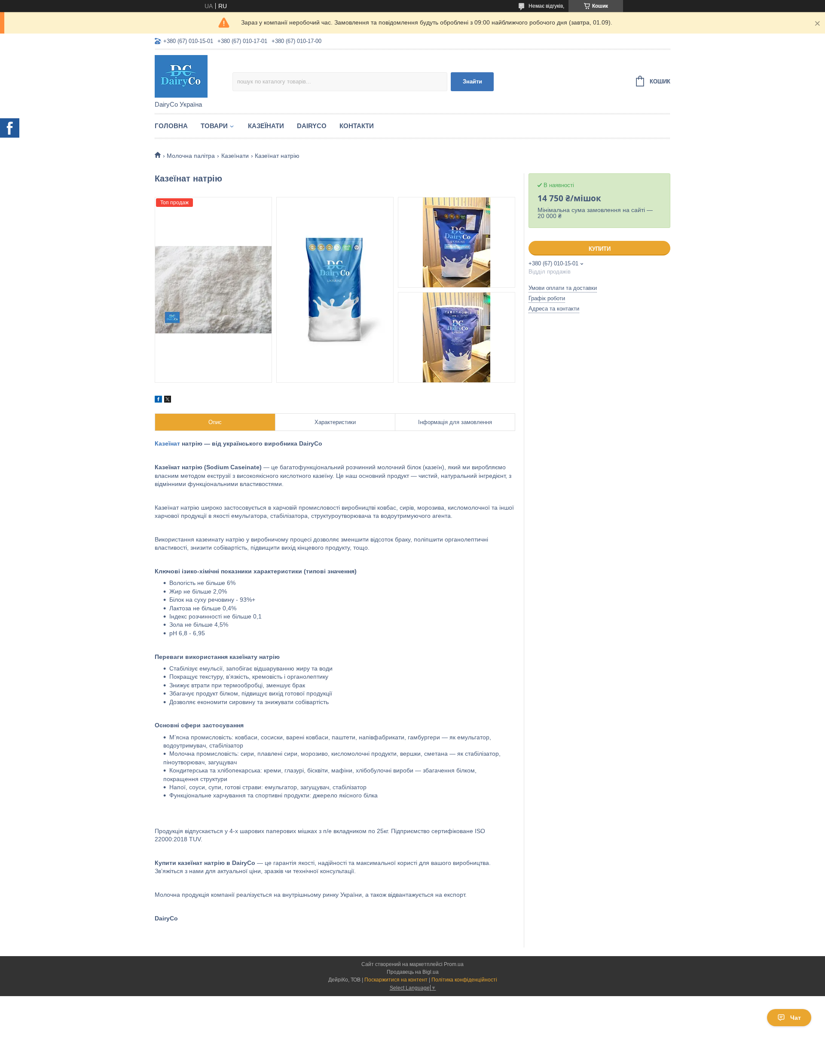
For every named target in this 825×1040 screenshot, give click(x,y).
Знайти (472, 81)
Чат (795, 1017)
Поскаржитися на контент (396, 980)
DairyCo (312, 126)
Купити (600, 249)
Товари (214, 126)
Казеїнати (266, 126)
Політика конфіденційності (464, 980)
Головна (171, 126)
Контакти (356, 126)
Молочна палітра (191, 155)
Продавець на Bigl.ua (413, 972)
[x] (167, 400)
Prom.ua (454, 964)
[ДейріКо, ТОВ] (193, 75)
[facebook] (158, 400)
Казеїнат (167, 443)
